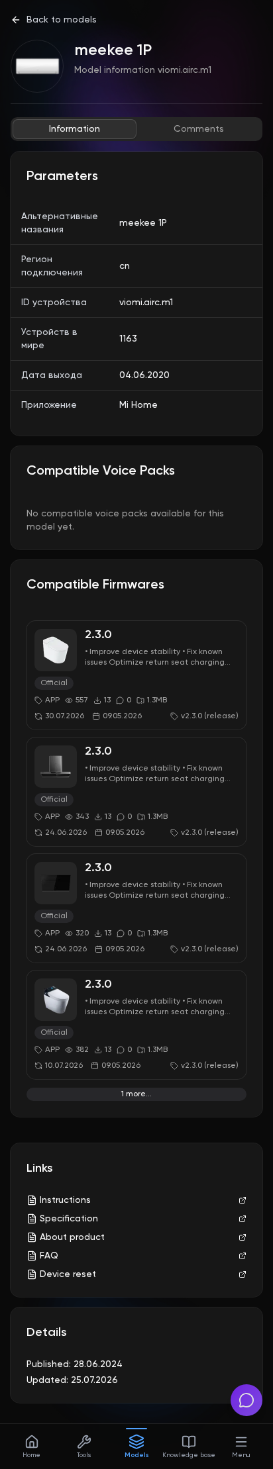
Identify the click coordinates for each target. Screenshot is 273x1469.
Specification (69, 1218)
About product (72, 1237)
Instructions (65, 1200)
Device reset (68, 1274)
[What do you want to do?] (246, 1400)
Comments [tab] (199, 129)
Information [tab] (74, 129)
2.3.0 (98, 635)
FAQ (49, 1255)
